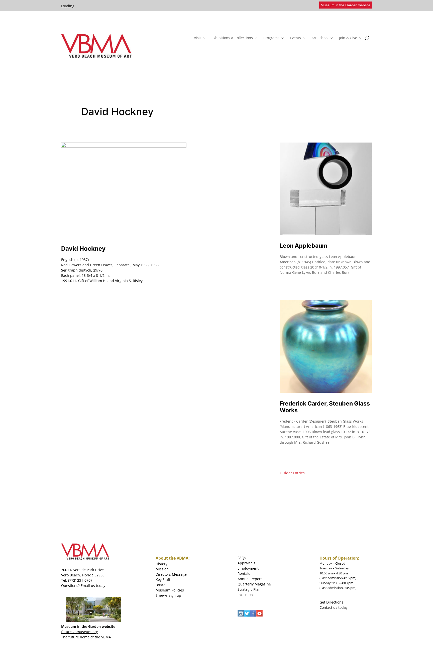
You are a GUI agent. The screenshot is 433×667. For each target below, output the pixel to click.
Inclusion (245, 594)
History (161, 563)
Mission (162, 569)
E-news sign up (168, 595)
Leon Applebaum (303, 245)
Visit (197, 38)
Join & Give (348, 38)
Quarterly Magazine (254, 584)
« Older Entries (292, 473)
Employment (248, 568)
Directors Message (171, 574)
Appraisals (246, 563)
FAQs (242, 557)
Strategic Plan (249, 589)
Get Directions (331, 602)
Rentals (244, 573)
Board (161, 584)
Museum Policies (170, 590)
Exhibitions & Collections (232, 38)
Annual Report (250, 578)
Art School (320, 38)
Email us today (93, 585)
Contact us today (333, 607)
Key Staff (163, 579)
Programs (271, 38)
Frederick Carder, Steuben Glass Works (325, 407)
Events (295, 38)
